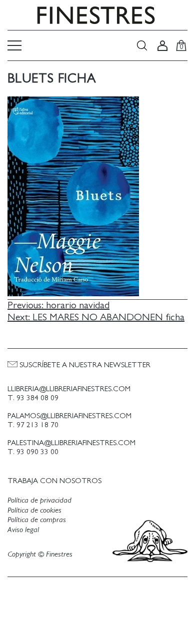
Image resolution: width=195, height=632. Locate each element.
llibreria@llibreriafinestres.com (69, 389)
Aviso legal (23, 530)
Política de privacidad (40, 500)
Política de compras (37, 520)
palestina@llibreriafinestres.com (72, 443)
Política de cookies (35, 510)
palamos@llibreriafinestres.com (70, 416)
